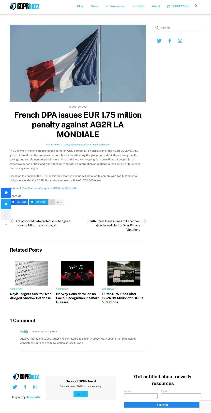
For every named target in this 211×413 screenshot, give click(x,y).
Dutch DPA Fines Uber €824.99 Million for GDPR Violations (122, 298)
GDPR (140, 6)
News (95, 6)
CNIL (66, 144)
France (94, 144)
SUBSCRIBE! (180, 6)
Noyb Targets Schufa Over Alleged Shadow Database (30, 296)
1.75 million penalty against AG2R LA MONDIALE (49, 188)
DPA (86, 144)
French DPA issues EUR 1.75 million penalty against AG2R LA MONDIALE (78, 124)
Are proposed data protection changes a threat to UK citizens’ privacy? (43, 223)
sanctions (104, 144)
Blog (80, 6)
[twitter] (15, 386)
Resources (117, 6)
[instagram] (36, 386)
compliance (76, 144)
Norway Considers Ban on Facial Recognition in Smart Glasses (77, 298)
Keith (24, 331)
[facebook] (25, 386)
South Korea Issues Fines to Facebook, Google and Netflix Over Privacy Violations (114, 225)
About (156, 6)
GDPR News (53, 144)
